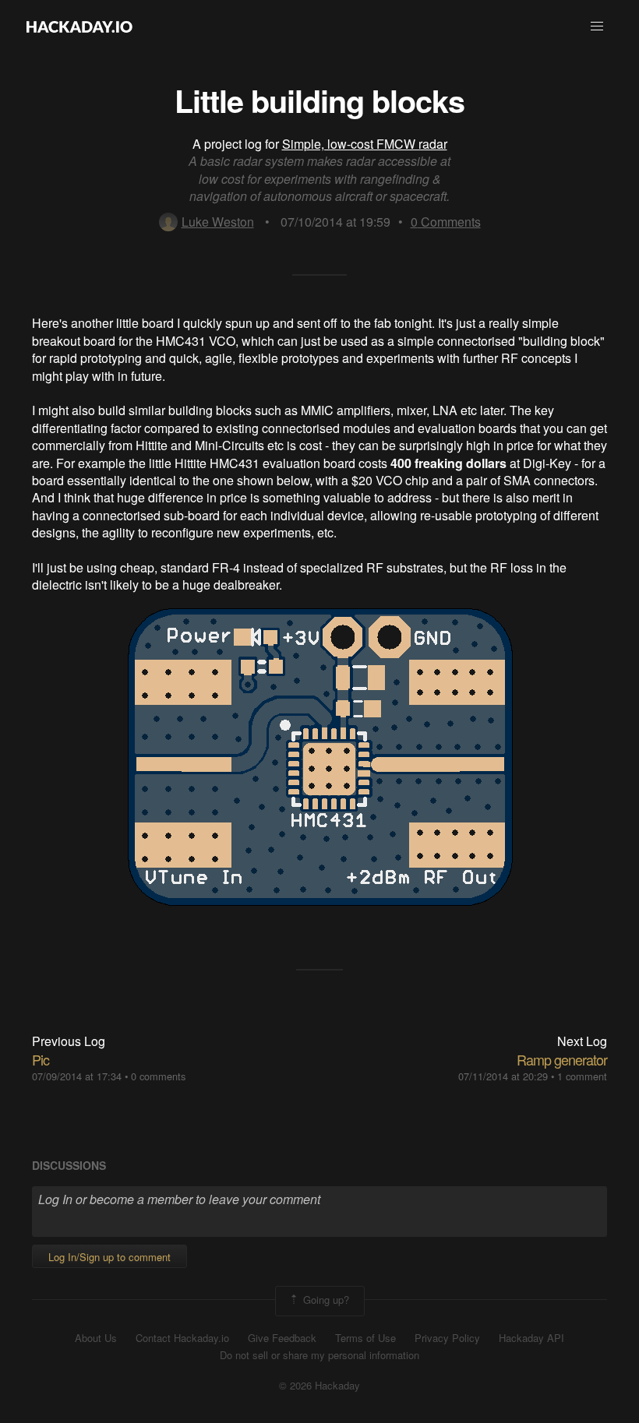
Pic (40, 1059)
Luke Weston (218, 222)
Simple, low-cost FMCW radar (364, 144)
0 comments (158, 1076)
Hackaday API (531, 1338)
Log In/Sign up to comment (109, 1256)
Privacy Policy (447, 1338)
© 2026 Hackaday (319, 1386)
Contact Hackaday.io (182, 1338)
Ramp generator (562, 1059)
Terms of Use (365, 1338)
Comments (446, 222)
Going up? (324, 1299)
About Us (96, 1338)
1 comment (582, 1076)
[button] (596, 26)
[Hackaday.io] (79, 26)
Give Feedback (282, 1338)
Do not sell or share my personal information (319, 1355)
